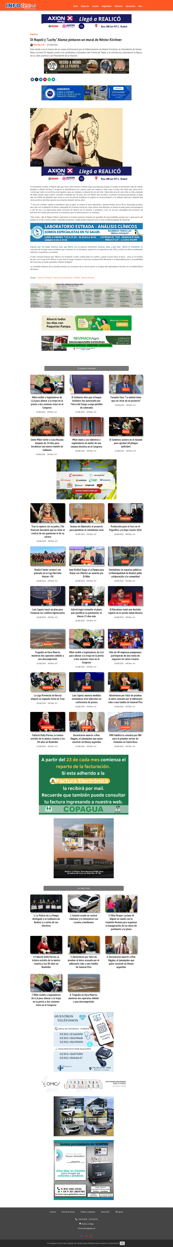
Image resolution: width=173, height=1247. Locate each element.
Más (140, 6)
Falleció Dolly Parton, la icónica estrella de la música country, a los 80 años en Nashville (48, 738)
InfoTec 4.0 (38, 44)
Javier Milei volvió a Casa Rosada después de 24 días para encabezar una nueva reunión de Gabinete (47, 445)
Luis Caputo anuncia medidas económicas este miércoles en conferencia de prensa (86, 699)
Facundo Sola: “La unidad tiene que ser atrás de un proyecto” (126, 398)
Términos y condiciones (87, 1212)
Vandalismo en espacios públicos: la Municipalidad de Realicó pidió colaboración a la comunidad (125, 573)
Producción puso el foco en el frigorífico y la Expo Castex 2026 (125, 528)
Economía (47, 601)
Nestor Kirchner (87, 277)
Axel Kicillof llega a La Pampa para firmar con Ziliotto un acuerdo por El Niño (86, 573)
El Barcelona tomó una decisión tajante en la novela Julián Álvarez (125, 611)
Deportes (85, 6)
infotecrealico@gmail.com (86, 1228)
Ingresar (120, 1212)
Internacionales (47, 727)
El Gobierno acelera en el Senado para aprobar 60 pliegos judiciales (126, 443)
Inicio (75, 6)
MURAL (77, 277)
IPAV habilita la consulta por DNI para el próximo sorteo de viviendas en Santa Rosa (125, 738)
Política (34, 34)
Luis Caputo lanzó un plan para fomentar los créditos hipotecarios (47, 611)
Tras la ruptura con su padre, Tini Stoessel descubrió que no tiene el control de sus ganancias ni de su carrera (48, 531)
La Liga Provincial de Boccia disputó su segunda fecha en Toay (48, 697)
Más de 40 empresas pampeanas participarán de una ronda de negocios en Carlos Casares (125, 655)
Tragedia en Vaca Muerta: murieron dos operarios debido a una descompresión (48, 655)
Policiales (119, 6)
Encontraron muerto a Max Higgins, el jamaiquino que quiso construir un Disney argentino (86, 738)
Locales (95, 6)
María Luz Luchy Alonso (63, 277)
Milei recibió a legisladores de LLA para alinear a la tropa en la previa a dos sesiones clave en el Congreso (47, 402)
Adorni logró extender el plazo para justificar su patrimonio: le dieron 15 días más (86, 613)
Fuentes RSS (105, 1212)
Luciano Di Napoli (44, 277)
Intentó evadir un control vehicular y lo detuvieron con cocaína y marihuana (83, 919)
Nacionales (130, 6)
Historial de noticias (68, 1212)
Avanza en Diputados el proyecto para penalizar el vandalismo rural (87, 528)
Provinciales (125, 518)
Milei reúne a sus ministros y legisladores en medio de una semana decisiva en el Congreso (86, 443)
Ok (122, 1243)
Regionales (106, 6)
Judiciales (86, 601)
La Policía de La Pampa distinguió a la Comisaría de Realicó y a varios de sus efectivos (46, 921)
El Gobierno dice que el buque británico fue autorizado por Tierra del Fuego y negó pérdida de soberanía (86, 402)
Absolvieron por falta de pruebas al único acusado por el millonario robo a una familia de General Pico (125, 699)
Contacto (53, 1212)
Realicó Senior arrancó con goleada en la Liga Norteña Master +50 (47, 573)
